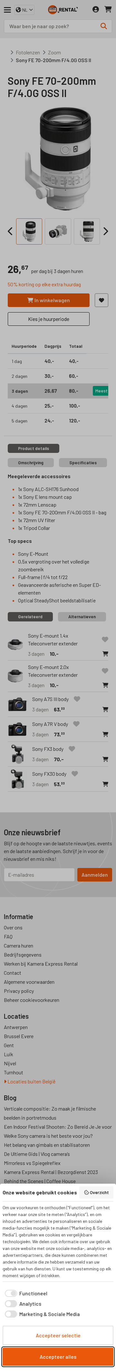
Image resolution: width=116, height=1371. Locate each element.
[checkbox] (25, 1293)
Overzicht (99, 1192)
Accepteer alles (58, 1357)
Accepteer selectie (58, 1335)
